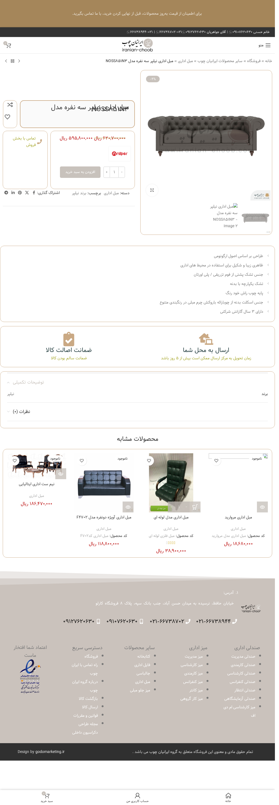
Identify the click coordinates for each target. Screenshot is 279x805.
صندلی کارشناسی (241, 673)
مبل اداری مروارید (238, 517)
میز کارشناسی (192, 665)
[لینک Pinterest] (19, 193)
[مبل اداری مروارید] (238, 482)
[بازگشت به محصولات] (12, 61)
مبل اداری (185, 61)
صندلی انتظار (244, 690)
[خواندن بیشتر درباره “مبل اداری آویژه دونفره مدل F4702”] (128, 507)
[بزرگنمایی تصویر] (152, 190)
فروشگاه (253, 61)
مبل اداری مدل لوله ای (171, 517)
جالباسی (143, 673)
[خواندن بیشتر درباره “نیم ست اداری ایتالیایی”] (60, 473)
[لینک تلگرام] (6, 193)
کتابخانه (143, 656)
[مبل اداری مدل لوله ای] (171, 482)
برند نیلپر (79, 193)
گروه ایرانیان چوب (163, 752)
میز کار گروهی (191, 698)
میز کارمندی (193, 673)
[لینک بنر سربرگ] (137, 13)
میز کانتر (196, 690)
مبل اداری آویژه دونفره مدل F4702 (104, 517)
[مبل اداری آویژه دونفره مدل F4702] (104, 482)
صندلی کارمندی (243, 665)
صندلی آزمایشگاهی (239, 698)
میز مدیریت (194, 656)
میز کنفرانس (193, 682)
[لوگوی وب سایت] (137, 45)
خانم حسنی (250, 32)
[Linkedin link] (13, 193)
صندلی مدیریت (243, 656)
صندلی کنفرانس (242, 682)
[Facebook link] (34, 193)
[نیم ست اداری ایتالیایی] (36, 466)
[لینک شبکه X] (27, 193)
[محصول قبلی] (19, 61)
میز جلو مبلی (140, 690)
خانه (268, 61)
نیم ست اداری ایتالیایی (36, 484)
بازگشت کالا (88, 698)
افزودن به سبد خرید (80, 172)
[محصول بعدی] (6, 61)
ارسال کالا (90, 707)
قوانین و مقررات (85, 715)
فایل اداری (142, 665)
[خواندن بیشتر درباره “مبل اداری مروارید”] (262, 507)
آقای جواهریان (206, 32)
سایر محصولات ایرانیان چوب (220, 61)
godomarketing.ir (50, 752)
